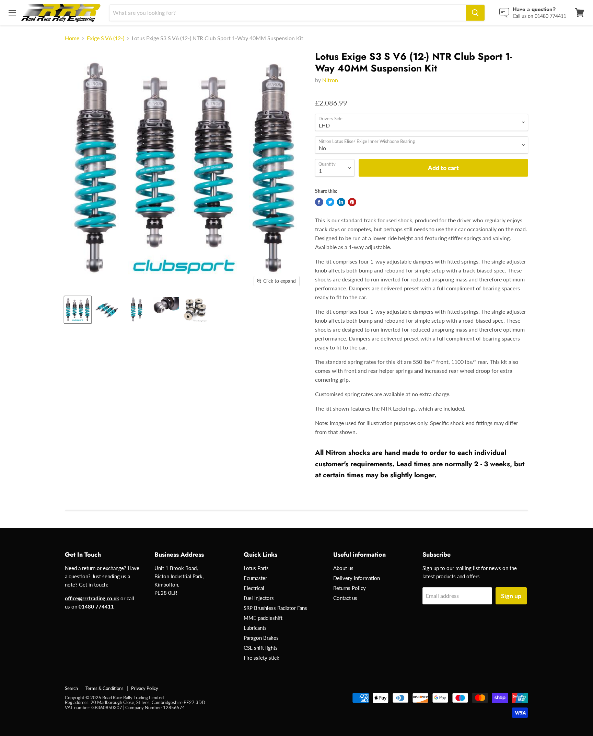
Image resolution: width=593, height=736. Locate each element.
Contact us (345, 598)
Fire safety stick (261, 658)
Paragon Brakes (261, 638)
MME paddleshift (263, 618)
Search (71, 688)
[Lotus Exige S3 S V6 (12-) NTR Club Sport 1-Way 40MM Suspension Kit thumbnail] (77, 309)
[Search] (475, 13)
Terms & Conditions (104, 688)
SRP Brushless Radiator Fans (275, 608)
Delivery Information (356, 578)
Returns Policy (349, 588)
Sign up (511, 596)
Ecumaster (255, 578)
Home (72, 38)
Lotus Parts (256, 568)
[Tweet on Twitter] (330, 202)
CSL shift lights (261, 648)
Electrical (254, 588)
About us (343, 568)
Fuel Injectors (259, 598)
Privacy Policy (144, 688)
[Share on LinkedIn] (341, 202)
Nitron (330, 80)
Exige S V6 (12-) (105, 38)
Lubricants (255, 628)
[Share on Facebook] (319, 202)
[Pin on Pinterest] (352, 202)
